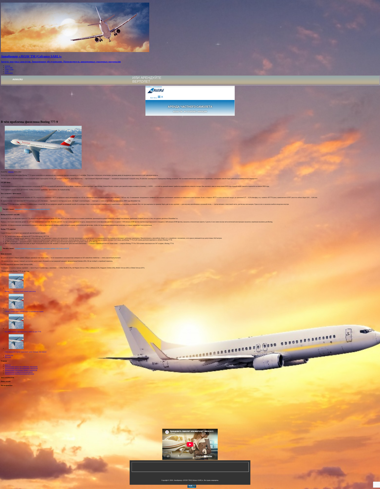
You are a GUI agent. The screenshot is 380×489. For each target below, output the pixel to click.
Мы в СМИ (8, 67)
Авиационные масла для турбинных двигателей (21, 366)
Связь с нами (9, 69)
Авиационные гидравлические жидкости (19, 372)
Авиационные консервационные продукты (19, 374)
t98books (11, 172)
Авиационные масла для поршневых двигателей (21, 368)
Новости (8, 365)
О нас (7, 71)
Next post (8, 357)
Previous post (9, 355)
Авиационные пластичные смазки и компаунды (21, 370)
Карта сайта (9, 73)
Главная (7, 66)
